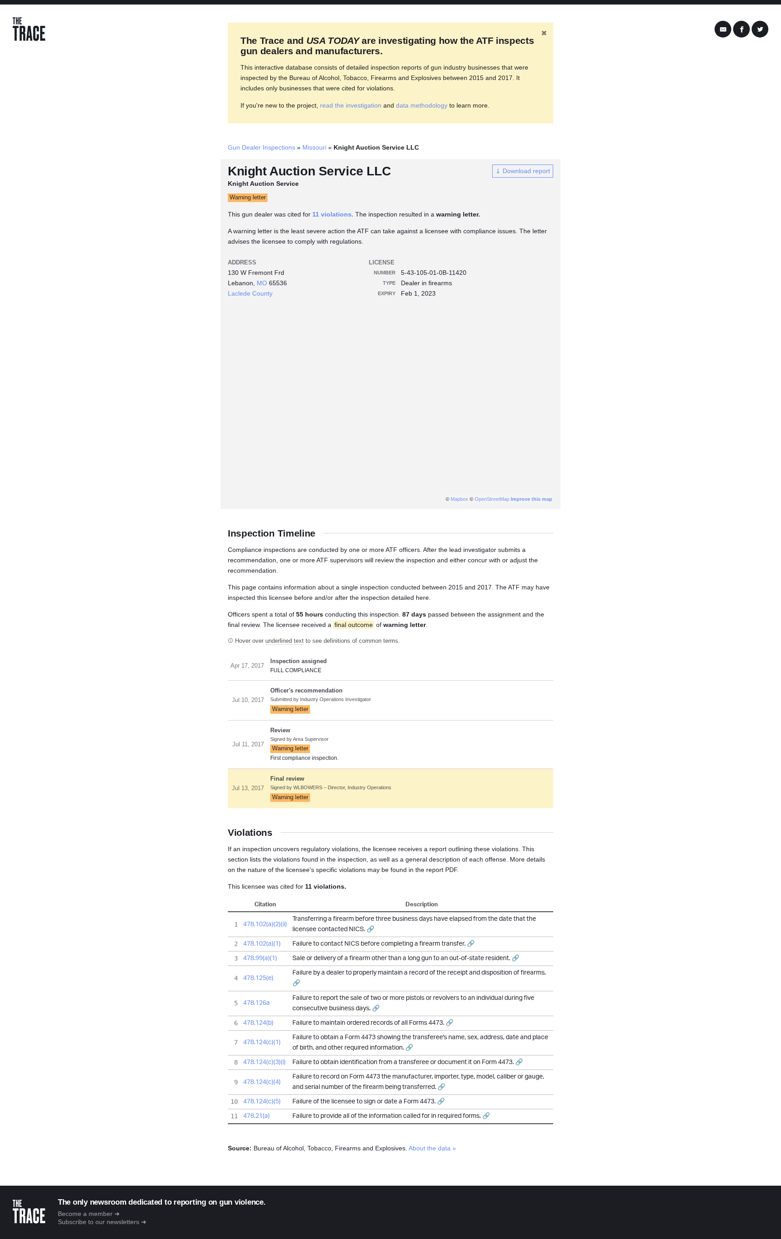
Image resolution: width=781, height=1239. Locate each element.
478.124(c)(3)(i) (264, 1062)
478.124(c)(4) (262, 1082)
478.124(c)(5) (262, 1101)
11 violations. (332, 214)
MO (262, 283)
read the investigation (350, 105)
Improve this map (531, 499)
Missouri (314, 147)
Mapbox (459, 499)
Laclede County (250, 293)
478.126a (256, 1003)
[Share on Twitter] (760, 29)
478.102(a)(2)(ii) (265, 924)
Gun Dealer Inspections (261, 147)
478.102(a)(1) (262, 944)
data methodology (421, 105)
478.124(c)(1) (262, 1042)
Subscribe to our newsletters (98, 1221)
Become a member (85, 1213)
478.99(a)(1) (260, 958)
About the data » (432, 1148)
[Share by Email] (723, 29)
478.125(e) (258, 978)
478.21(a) (256, 1116)
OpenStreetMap (492, 499)
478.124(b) (258, 1023)
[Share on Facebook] (741, 29)
